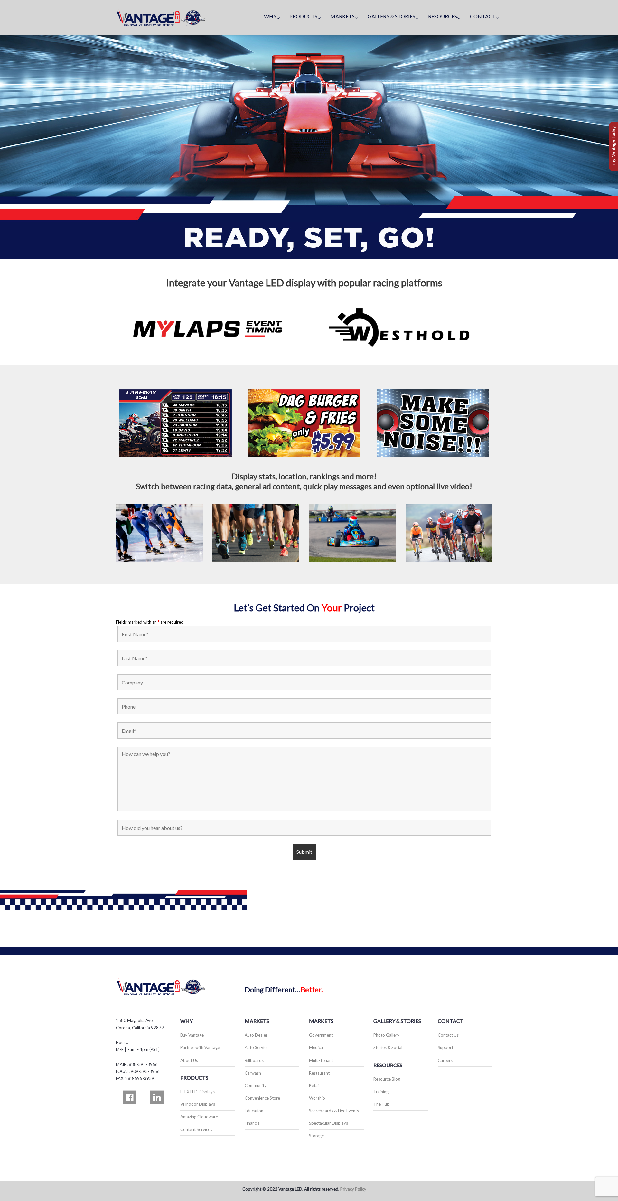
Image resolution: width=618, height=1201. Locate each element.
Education (254, 1110)
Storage (316, 1135)
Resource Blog (386, 1079)
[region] (309, 146)
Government (321, 1035)
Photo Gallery (386, 1035)
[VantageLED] (161, 17)
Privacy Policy (353, 1189)
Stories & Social (387, 1047)
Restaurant (319, 1072)
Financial (253, 1123)
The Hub (381, 1104)
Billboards (254, 1060)
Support (445, 1047)
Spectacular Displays (328, 1123)
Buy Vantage (192, 1035)
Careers (445, 1060)
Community (256, 1085)
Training (381, 1091)
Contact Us (448, 1035)
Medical (316, 1047)
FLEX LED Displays (197, 1091)
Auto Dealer (256, 1035)
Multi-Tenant (321, 1060)
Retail (314, 1085)
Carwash (253, 1072)
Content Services (196, 1129)
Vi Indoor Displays (197, 1104)
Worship (317, 1098)
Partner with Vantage (200, 1047)
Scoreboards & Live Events (334, 1110)
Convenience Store (262, 1098)
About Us (189, 1060)
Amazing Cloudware (199, 1116)
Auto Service (256, 1047)
